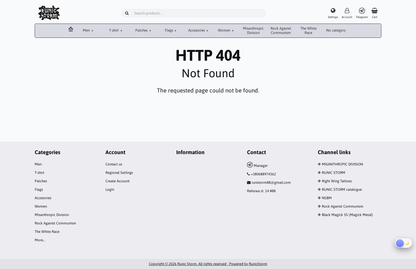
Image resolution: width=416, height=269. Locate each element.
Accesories (197, 30)
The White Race (308, 30)
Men (87, 30)
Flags (169, 30)
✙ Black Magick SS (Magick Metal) (345, 215)
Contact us (113, 164)
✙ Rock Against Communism (340, 206)
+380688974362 (263, 174)
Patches (142, 30)
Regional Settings (119, 173)
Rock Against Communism (281, 30)
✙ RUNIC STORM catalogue (340, 189)
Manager (260, 166)
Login (109, 189)
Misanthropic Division (253, 30)
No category (336, 30)
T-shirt (114, 30)
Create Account (117, 181)
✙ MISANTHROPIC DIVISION (340, 164)
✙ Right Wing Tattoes (335, 181)
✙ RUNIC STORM (331, 173)
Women (224, 30)
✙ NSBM (325, 198)
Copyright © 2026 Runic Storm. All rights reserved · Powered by (199, 264)
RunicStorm (258, 264)
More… (40, 240)
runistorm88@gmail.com (271, 182)
